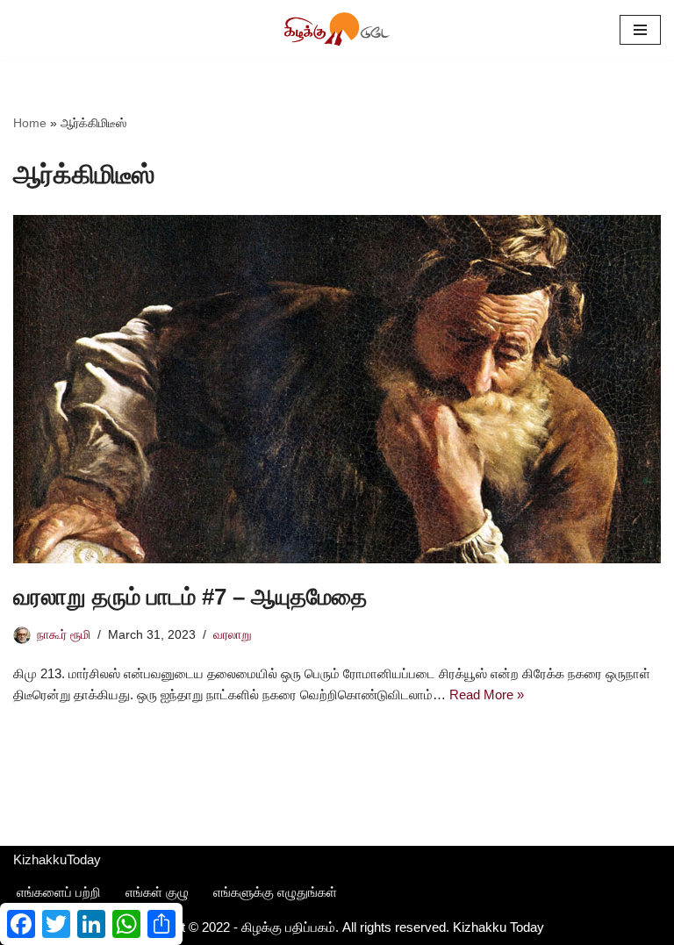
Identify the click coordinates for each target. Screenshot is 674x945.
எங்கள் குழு (157, 891)
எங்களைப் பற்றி (59, 891)
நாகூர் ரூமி (63, 634)
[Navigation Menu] (640, 30)
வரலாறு (232, 634)
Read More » (486, 694)
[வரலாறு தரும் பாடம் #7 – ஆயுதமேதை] (337, 389)
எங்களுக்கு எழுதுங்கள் (275, 891)
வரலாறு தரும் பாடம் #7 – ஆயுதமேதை (190, 596)
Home (30, 123)
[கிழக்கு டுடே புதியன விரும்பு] (337, 29)
